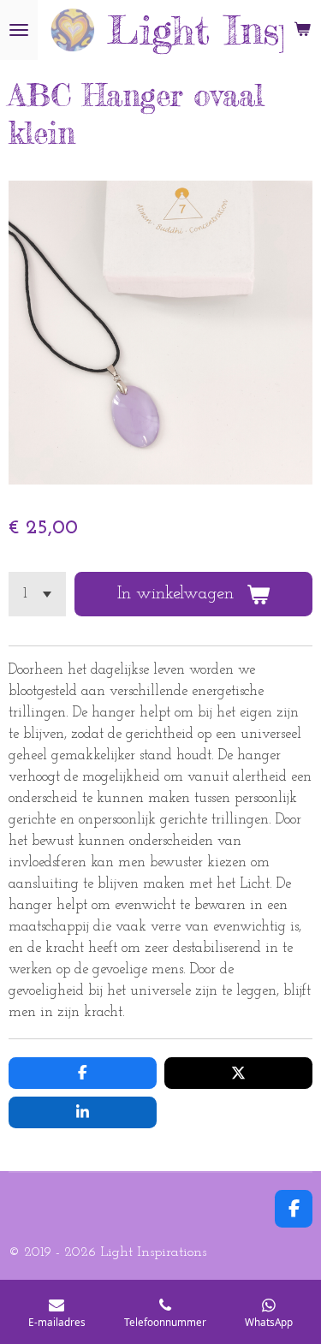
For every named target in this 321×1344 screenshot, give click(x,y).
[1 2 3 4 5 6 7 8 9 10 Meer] (37, 594)
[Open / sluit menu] (19, 30)
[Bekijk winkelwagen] (302, 30)
